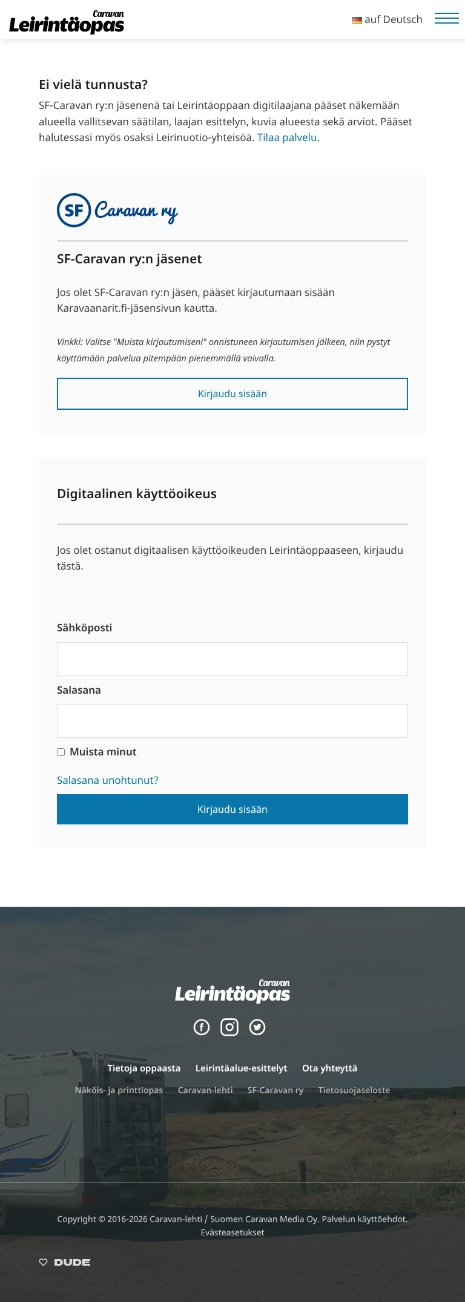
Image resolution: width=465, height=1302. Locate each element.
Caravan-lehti (205, 1090)
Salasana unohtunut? (108, 780)
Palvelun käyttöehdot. (364, 1219)
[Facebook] (201, 1033)
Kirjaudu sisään (232, 393)
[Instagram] (229, 1033)
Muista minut (103, 751)
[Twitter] (257, 1033)
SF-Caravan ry (276, 1090)
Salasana (79, 690)
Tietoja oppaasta (143, 1068)
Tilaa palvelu (287, 137)
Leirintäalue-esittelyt (242, 1068)
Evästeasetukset (232, 1232)
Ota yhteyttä (330, 1068)
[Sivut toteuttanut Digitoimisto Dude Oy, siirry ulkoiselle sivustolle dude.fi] (64, 1265)
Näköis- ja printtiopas (119, 1090)
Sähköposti (84, 627)
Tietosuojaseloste (354, 1090)
